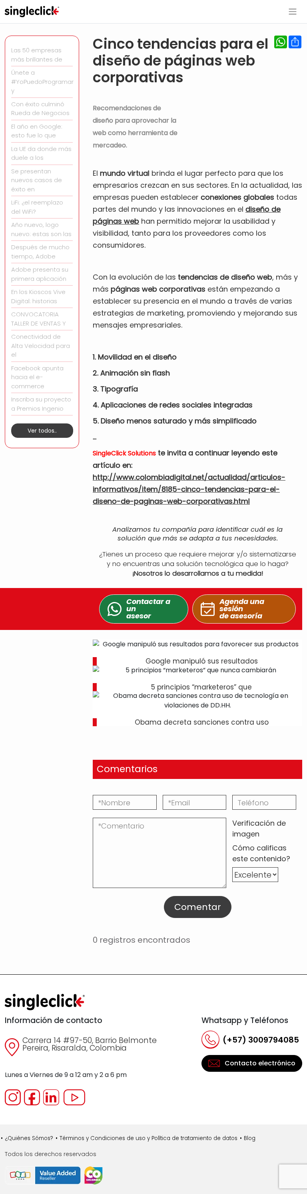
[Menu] (292, 11)
